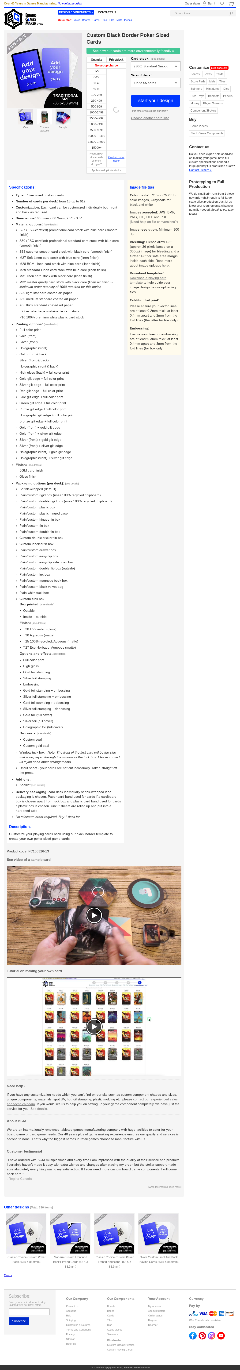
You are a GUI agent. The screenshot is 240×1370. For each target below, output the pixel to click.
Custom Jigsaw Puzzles (121, 1344)
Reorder (153, 1325)
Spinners (196, 88)
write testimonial (158, 1186)
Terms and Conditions (78, 1329)
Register (153, 1320)
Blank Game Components (207, 133)
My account (154, 1306)
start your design (155, 100)
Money (195, 103)
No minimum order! (70, 3)
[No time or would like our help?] (150, 110)
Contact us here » (200, 170)
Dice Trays (197, 96)
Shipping (71, 1320)
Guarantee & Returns (78, 1325)
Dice (226, 88)
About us (71, 1310)
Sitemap (70, 1339)
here (165, 265)
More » (8, 1275)
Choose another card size (150, 118)
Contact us (72, 1306)
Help (68, 1315)
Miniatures (212, 88)
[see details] (158, 58)
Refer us (71, 1343)
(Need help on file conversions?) (154, 222)
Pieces (128, 20)
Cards (219, 74)
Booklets (213, 96)
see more (175, 1186)
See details (38, 1109)
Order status (155, 1315)
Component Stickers (203, 110)
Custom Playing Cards (120, 1349)
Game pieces (114, 1329)
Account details (156, 1310)
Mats (212, 81)
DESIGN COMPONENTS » (76, 12)
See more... (113, 1334)
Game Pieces (199, 126)
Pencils (227, 96)
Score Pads (198, 81)
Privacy (70, 1334)
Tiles (222, 81)
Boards (195, 74)
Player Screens (213, 103)
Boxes (208, 74)
